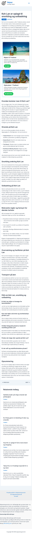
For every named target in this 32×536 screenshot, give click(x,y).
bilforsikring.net (7, 523)
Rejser (10, 2)
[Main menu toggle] (29, 3)
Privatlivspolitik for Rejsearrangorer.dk (16, 492)
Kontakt (16, 496)
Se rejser (7, 66)
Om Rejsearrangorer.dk (16, 494)
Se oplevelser (8, 93)
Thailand (4, 19)
